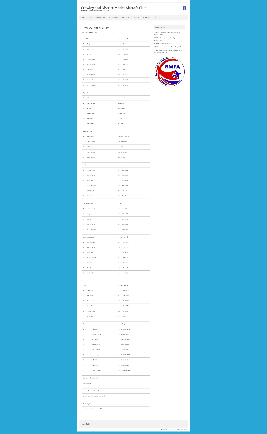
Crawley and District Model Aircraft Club (113, 8)
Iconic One (164, 429)
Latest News (113, 17)
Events (136, 17)
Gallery (157, 17)
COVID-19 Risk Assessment (162, 43)
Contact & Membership (97, 17)
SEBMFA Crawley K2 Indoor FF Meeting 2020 (167, 47)
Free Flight (146, 17)
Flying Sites (125, 17)
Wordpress (184, 429)
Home (83, 17)
